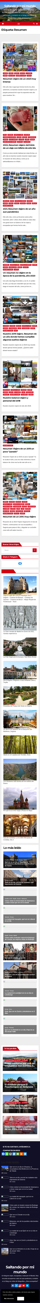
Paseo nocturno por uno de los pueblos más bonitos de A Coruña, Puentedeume (20, 1065)
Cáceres (10, 134)
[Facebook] (3, 1154)
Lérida (27, 139)
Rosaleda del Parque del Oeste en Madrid (17, 706)
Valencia (20, 141)
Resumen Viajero (20, 75)
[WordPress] (10, 1154)
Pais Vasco (12, 75)
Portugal (6, 394)
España (5, 73)
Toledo (16, 269)
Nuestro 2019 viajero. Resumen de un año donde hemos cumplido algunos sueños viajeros (20, 337)
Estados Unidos (7, 506)
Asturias (12, 325)
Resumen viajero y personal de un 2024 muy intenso (20, 1127)
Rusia (15, 330)
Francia (17, 73)
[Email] (17, 1154)
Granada (23, 203)
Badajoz (18, 501)
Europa (11, 73)
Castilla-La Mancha (20, 200)
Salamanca (24, 394)
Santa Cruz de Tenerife (9, 141)
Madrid (5, 75)
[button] (34, 23)
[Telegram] (25, 1154)
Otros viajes (8, 571)
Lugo (23, 392)
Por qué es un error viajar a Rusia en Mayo (17, 810)
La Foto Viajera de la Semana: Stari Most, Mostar (20, 657)
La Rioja (13, 508)
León (19, 328)
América (5, 501)
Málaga (34, 203)
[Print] (21, 1154)
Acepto (21, 1298)
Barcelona (6, 389)
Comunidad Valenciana (9, 137)
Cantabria (6, 264)
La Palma (21, 139)
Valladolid (27, 141)
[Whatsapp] (6, 1154)
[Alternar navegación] (19, 24)
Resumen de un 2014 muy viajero (19, 516)
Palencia (25, 267)
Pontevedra (29, 392)
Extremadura (32, 137)
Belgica (19, 325)
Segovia (16, 513)
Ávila (4, 134)
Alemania (5, 325)
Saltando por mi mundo (20, 6)
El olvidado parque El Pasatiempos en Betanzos (19, 1085)
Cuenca (28, 504)
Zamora (31, 394)
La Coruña (29, 73)
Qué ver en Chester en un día (19, 1214)
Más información (9, 1298)
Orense (12, 511)
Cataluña (26, 134)
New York (6, 511)
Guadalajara (12, 267)
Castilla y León (18, 134)
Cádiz (12, 200)
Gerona (5, 139)
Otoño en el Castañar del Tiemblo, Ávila (16, 755)
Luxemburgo (25, 328)
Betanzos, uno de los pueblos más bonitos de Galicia (18, 1108)
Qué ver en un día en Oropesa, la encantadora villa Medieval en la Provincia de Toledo (24, 1169)
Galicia (22, 73)
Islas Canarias (13, 139)
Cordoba (29, 200)
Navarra (28, 508)
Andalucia (6, 200)
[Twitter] (14, 1154)
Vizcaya (29, 75)
